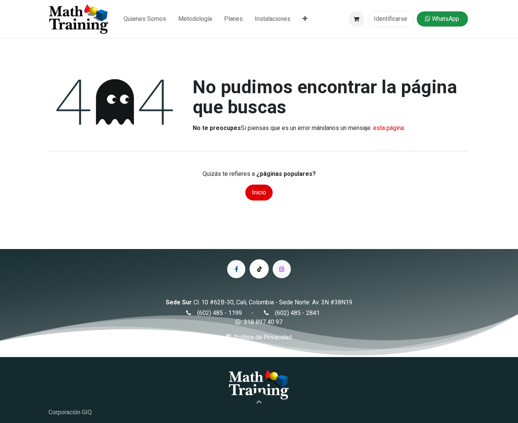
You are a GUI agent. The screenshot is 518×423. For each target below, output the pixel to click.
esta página (388, 128)
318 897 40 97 (263, 322)
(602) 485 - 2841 (297, 312)
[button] (259, 401)
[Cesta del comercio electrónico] (356, 19)
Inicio (259, 192)
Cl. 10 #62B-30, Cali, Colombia (233, 302)
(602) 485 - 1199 (219, 312)
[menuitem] (145, 19)
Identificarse (390, 18)
